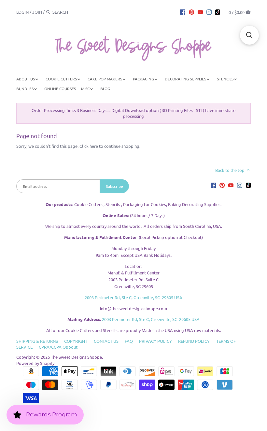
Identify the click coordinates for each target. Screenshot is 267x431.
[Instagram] (209, 12)
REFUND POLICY (194, 341)
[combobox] (70, 12)
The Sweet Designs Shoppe (76, 357)
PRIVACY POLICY (155, 341)
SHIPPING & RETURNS (37, 341)
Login (22, 12)
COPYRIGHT (75, 341)
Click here (88, 146)
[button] (249, 35)
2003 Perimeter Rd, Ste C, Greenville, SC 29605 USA (133, 297)
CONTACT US (106, 341)
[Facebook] (182, 12)
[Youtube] (200, 12)
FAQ (129, 341)
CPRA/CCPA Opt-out (58, 347)
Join (37, 12)
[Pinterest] (191, 12)
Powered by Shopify (35, 363)
